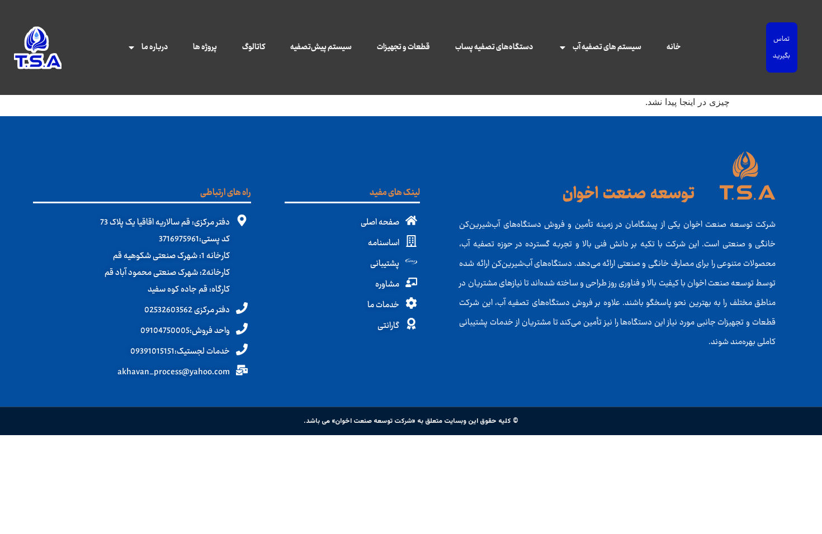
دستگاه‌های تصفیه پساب (494, 47)
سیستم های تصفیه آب (607, 47)
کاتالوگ (253, 47)
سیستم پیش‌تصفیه (321, 47)
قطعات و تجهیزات (403, 47)
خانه (674, 47)
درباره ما (154, 47)
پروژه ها (205, 47)
